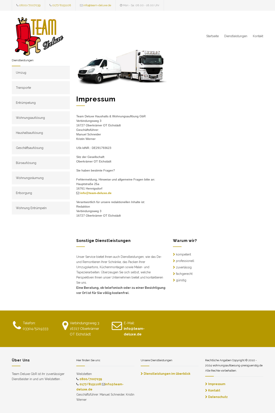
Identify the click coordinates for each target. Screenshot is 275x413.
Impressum (216, 384)
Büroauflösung (26, 163)
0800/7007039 (30, 5)
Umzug (21, 72)
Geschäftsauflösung (29, 148)
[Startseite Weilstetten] (51, 37)
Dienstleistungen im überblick (167, 373)
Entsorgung (24, 193)
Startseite (212, 36)
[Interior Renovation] (121, 66)
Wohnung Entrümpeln (31, 208)
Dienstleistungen (235, 36)
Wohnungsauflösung (30, 117)
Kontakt (258, 36)
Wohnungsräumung (30, 178)
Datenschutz (218, 397)
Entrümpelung (26, 102)
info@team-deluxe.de (97, 5)
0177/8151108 (61, 5)
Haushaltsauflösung (29, 133)
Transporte (23, 87)
